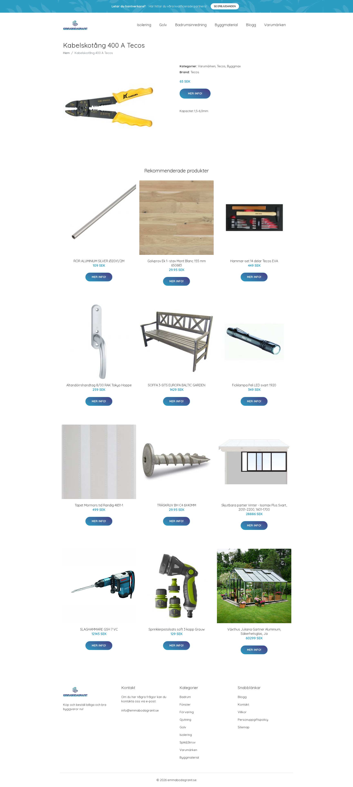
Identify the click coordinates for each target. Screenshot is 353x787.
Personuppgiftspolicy (253, 720)
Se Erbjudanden (225, 6)
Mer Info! (195, 93)
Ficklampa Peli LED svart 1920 (254, 385)
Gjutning (185, 720)
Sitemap (243, 727)
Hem (66, 53)
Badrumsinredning (191, 24)
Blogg (251, 24)
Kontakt (243, 704)
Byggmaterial (226, 24)
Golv (163, 24)
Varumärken (275, 24)
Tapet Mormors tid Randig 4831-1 (99, 505)
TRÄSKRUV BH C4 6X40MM (176, 505)
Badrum (185, 697)
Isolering (144, 24)
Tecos (221, 66)
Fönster (185, 704)
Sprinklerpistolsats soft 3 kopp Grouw (177, 629)
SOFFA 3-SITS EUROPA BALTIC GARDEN (176, 385)
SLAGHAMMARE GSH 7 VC (99, 629)
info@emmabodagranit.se (140, 710)
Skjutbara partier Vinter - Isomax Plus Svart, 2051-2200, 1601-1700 (254, 507)
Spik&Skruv (187, 742)
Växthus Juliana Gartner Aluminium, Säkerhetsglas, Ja (254, 631)
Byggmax (234, 66)
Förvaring (187, 712)
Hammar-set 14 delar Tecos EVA (254, 261)
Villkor (242, 712)
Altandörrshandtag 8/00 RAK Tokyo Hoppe (99, 385)
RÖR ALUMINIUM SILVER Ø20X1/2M (99, 261)
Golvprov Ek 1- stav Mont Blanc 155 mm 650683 (176, 263)
